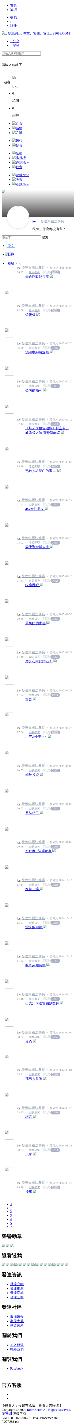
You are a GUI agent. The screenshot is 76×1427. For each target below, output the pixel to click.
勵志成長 (34, 656)
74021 (55, 808)
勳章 (19, 167)
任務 (19, 153)
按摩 (29, 1192)
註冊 (13, 25)
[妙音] (33, 1265)
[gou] (62, 1265)
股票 (19, 179)
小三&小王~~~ (36, 737)
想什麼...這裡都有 (38, 851)
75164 (55, 542)
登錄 (13, 17)
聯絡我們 (17, 1349)
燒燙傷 (30, 315)
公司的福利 (34, 390)
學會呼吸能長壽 (37, 276)
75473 (55, 656)
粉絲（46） (16, 263)
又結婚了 (32, 813)
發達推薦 (17, 1288)
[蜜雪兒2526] (24, 1265)
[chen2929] (3, 1265)
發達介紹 (17, 1284)
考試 (22, 184)
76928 (55, 580)
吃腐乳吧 (32, 585)
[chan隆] (66, 1265)
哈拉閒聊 (34, 466)
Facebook (16, 1368)
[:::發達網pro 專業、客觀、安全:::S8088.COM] (36, 33)
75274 (55, 1037)
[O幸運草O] (37, 1265)
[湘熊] (7, 1265)
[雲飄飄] (28, 1265)
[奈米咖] (20, 1265)
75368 (55, 424)
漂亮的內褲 (34, 927)
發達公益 (17, 1297)
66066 (55, 732)
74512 (55, 347)
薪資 (19, 145)
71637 (55, 960)
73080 (55, 1112)
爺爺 (29, 1041)
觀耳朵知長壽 (35, 965)
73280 (55, 1187)
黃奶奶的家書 (35, 623)
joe (34, 221)
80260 (55, 695)
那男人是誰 (34, 1079)
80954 (55, 466)
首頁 (13, 5)
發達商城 (17, 1293)
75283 (55, 618)
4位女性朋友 (35, 509)
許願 (19, 133)
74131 (55, 386)
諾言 (29, 1117)
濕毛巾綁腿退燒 (37, 352)
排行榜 (21, 158)
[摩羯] (45, 1265)
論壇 (13, 10)
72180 (55, 922)
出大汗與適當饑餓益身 (42, 1003)
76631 (55, 310)
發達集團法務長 (33, 267)
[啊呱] (58, 1265)
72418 (55, 846)
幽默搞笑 (34, 385)
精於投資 (32, 775)
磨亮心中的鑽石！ (39, 661)
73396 (55, 1074)
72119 (55, 884)
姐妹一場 (32, 889)
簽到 (22, 162)
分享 (14, 41)
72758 (55, 1150)
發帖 (14, 45)
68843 (55, 272)
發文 (11, 245)
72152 (55, 770)
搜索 (45, 237)
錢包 (19, 140)
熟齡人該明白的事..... (41, 471)
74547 (55, 504)
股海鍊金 (17, 1316)
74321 (55, 998)
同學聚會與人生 (37, 547)
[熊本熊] (50, 1265)
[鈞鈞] (12, 1265)
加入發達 (17, 1345)
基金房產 (17, 1325)
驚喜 (29, 699)
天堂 (29, 1154)
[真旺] (41, 1265)
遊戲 (22, 175)
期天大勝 (17, 1321)
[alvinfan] (54, 1265)
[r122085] (16, 1265)
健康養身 (34, 272)
